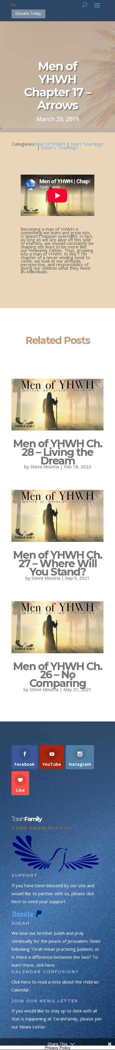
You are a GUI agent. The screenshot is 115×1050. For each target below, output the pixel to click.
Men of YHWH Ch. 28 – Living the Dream (57, 452)
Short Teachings (86, 144)
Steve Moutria (44, 466)
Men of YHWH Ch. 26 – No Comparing (57, 675)
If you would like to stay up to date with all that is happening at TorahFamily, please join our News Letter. (57, 1019)
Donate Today (28, 13)
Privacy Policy (57, 1047)
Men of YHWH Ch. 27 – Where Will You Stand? (57, 563)
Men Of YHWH (50, 144)
